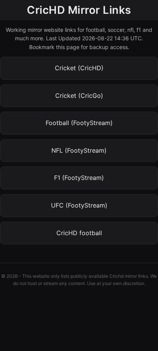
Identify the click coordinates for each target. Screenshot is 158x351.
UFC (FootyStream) (79, 205)
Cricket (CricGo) (79, 95)
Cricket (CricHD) (79, 68)
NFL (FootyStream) (79, 150)
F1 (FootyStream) (79, 177)
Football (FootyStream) (79, 123)
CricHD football (79, 233)
